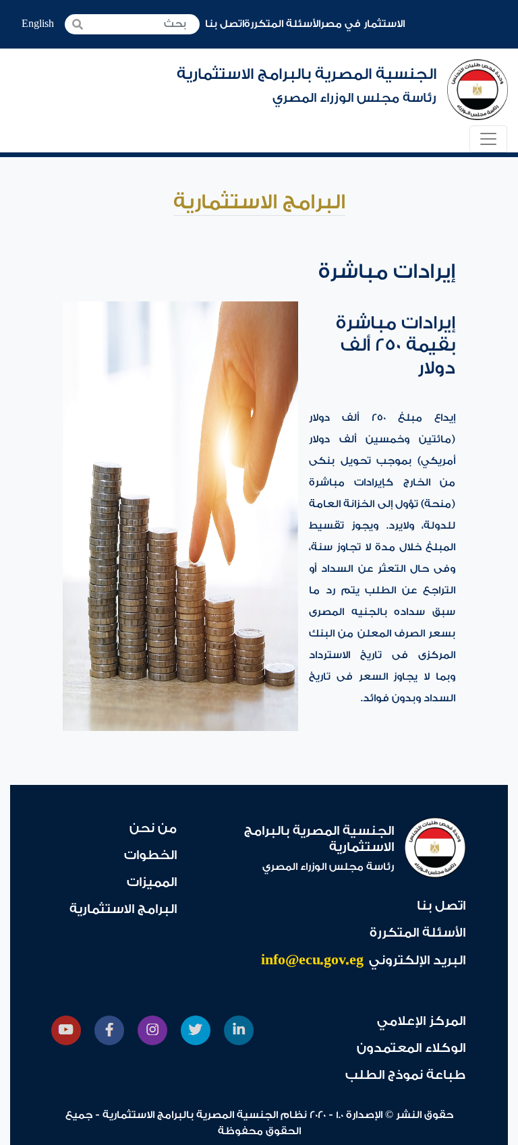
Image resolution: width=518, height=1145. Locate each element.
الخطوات (150, 855)
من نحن (153, 828)
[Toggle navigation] (488, 138)
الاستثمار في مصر (362, 24)
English (38, 24)
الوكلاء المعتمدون (411, 1047)
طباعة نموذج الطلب (405, 1074)
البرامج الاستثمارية (123, 909)
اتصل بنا (224, 24)
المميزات (152, 882)
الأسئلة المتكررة (282, 24)
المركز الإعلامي (421, 1021)
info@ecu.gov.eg (312, 960)
